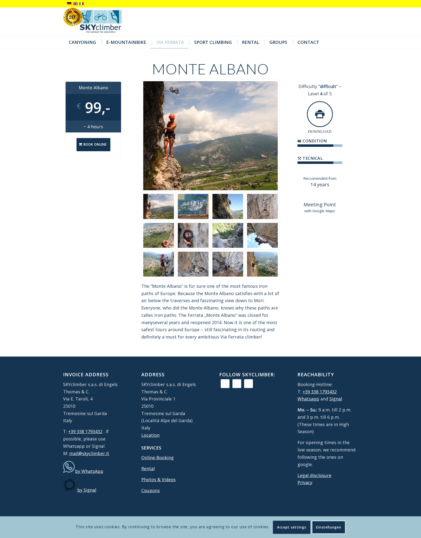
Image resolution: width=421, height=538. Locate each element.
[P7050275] (193, 235)
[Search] (353, 42)
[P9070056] (227, 235)
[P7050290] (158, 264)
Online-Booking (157, 457)
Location (150, 435)
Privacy (304, 482)
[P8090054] (227, 264)
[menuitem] (81, 42)
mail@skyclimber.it (89, 453)
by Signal (86, 490)
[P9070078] (227, 206)
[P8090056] (193, 264)
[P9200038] (158, 235)
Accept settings (291, 527)
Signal (335, 399)
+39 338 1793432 (85, 431)
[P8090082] (262, 235)
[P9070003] (193, 206)
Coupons (150, 490)
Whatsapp (308, 399)
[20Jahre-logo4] (96, 22)
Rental (148, 468)
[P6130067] (210, 135)
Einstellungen (328, 527)
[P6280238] (262, 206)
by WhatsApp (89, 471)
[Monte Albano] (262, 264)
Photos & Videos (158, 479)
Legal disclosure (314, 475)
